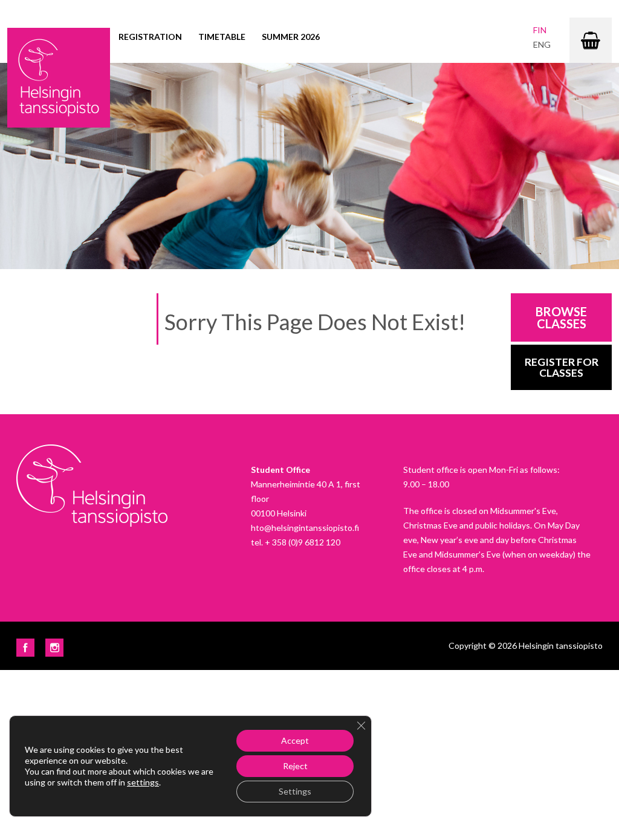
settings (143, 782)
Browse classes (561, 317)
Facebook (25, 648)
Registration (150, 36)
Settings (295, 791)
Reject (295, 766)
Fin (539, 30)
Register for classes (561, 367)
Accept (295, 740)
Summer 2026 (291, 36)
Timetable (221, 36)
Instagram (54, 648)
